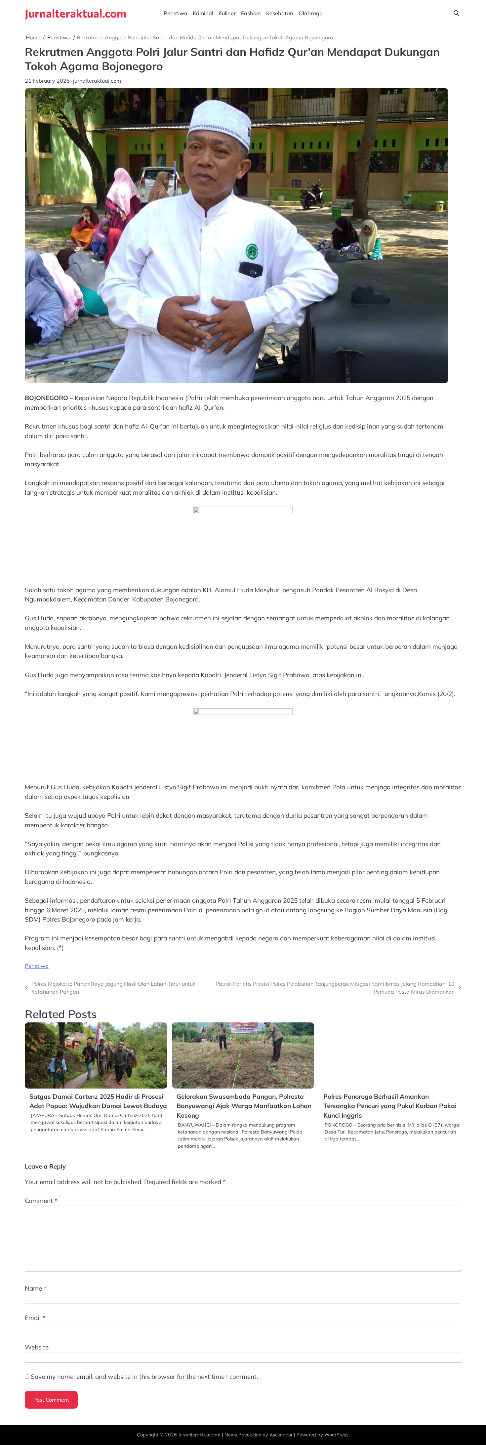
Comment (41, 1201)
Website (37, 1347)
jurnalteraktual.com (97, 80)
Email (35, 1318)
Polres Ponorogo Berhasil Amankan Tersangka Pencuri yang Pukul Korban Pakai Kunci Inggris (390, 1106)
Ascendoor (281, 1435)
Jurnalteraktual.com (75, 13)
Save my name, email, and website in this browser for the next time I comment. (144, 1377)
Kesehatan (279, 13)
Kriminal (203, 13)
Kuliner (227, 13)
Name (36, 1288)
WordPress (336, 1435)
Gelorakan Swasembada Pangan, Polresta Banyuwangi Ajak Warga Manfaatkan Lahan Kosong (244, 1106)
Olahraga (311, 13)
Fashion (251, 13)
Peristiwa (175, 13)
